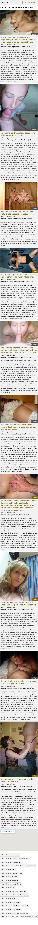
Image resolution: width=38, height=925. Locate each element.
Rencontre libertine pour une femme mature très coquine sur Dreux (16, 212)
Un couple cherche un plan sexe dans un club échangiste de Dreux (19, 682)
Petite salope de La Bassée (9, 880)
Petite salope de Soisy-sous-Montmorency (15, 895)
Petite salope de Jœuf (8, 869)
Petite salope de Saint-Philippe (11, 902)
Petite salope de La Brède (28, 917)
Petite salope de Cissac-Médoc (11, 884)
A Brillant (4, 2)
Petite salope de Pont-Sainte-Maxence (13, 891)
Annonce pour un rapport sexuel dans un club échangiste (17, 780)
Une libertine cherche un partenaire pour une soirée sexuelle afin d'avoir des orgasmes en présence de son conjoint (18, 350)
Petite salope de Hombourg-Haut (11, 873)
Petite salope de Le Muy (8, 898)
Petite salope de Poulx (8, 888)
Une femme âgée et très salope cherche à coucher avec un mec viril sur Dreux (18, 275)
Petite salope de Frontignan (10, 917)
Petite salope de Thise (27, 866)
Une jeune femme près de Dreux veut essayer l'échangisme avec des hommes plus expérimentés (18, 426)
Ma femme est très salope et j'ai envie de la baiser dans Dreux (17, 134)
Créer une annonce (30, 2)
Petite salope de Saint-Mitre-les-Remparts (14, 906)
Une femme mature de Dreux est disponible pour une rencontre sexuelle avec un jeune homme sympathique (18, 39)
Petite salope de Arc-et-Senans (11, 862)
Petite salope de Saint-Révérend (11, 909)
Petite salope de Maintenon (9, 877)
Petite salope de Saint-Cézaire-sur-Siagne (14, 858)
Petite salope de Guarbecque (10, 855)
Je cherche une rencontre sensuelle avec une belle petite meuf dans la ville (18, 603)
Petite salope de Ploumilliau (10, 866)
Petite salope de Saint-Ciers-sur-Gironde (14, 913)
